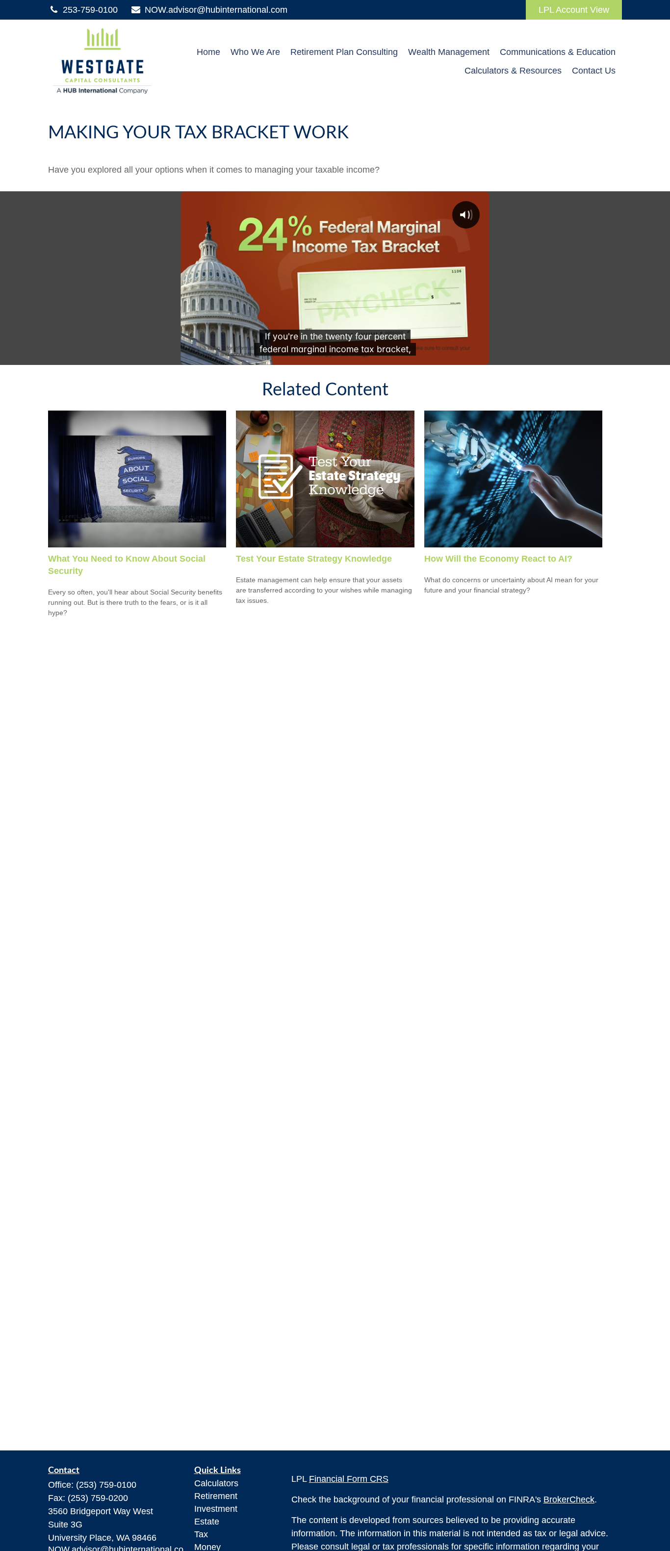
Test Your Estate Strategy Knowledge (314, 559)
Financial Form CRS (348, 1479)
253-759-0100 (90, 10)
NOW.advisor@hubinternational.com (216, 10)
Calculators (216, 1483)
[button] (208, 52)
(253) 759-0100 (106, 1485)
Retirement (215, 1496)
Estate (206, 1521)
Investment (215, 1509)
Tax (201, 1534)
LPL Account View (574, 10)
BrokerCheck (568, 1499)
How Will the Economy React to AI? (498, 559)
